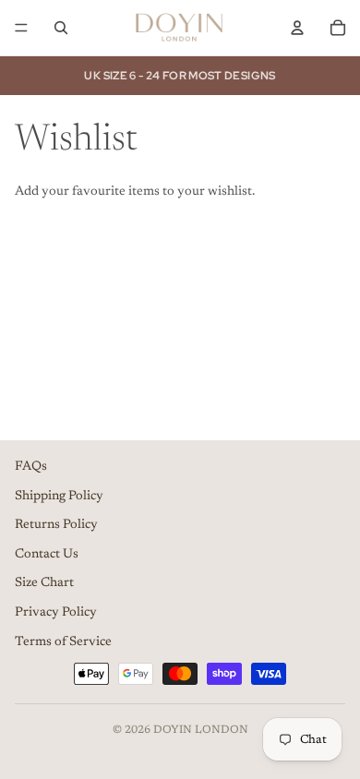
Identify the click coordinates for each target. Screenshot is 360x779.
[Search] (61, 27)
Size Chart (44, 583)
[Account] (297, 27)
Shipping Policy (59, 496)
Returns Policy (56, 525)
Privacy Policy (56, 612)
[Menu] (21, 27)
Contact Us (46, 554)
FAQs (31, 467)
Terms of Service (63, 642)
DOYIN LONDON (200, 730)
